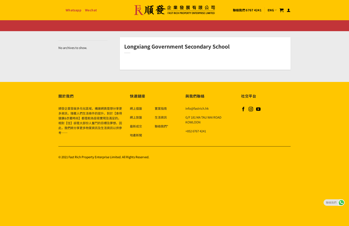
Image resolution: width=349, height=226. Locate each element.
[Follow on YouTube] (258, 109)
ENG (271, 10)
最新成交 (136, 126)
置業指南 (161, 108)
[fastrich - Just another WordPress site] (174, 10)
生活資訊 (161, 117)
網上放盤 (136, 117)
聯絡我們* (161, 126)
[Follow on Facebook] (243, 109)
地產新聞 (136, 135)
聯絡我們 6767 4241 (247, 10)
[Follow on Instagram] (251, 109)
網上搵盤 (136, 108)
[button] (282, 10)
